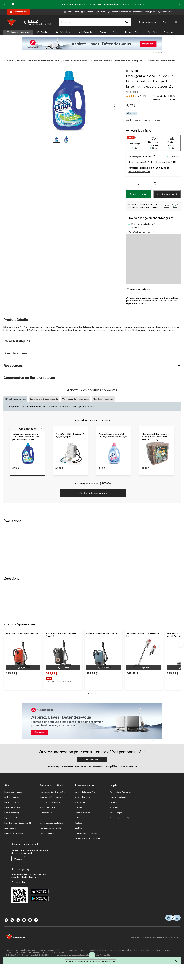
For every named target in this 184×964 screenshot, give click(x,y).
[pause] (13, 4)
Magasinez (142, 4)
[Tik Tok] (36, 920)
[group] (63, 678)
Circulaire (45, 32)
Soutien (101, 11)
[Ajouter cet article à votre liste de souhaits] (155, 184)
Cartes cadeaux (46, 813)
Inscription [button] (88, 11)
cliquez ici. (143, 303)
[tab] (134, 143)
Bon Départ (79, 823)
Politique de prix (116, 813)
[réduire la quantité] (147, 184)
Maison (21, 60)
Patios (103, 32)
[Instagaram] (18, 920)
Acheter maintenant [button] (167, 194)
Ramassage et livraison (13, 807)
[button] (127, 22)
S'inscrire (18, 859)
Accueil (11, 60)
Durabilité (78, 828)
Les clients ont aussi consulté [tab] (44, 399)
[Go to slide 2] (66, 139)
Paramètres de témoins (13, 833)
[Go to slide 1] (56, 139)
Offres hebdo (66, 32)
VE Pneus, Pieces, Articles (50, 802)
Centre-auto (169, 32)
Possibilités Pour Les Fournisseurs (88, 838)
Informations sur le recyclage (86, 833)
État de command (148, 22)
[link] (138, 96)
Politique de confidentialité (120, 792)
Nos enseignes (80, 802)
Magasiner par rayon (21, 32)
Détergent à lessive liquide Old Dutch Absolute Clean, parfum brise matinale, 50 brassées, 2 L (150, 81)
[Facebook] (6, 920)
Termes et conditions (118, 797)
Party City (152, 32)
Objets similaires (174, 97)
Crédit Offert (73, 11)
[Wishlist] (164, 22)
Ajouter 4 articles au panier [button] (93, 493)
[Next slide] (179, 4)
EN (176, 11)
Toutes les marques (82, 813)
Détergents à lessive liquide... (128, 60)
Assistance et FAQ (11, 797)
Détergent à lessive (100, 60)
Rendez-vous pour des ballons (51, 823)
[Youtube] (24, 920)
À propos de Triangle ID (83, 797)
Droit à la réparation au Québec (121, 818)
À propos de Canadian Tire (85, 792)
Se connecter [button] (166, 11)
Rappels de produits (12, 818)
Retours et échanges (12, 813)
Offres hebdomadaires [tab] (15, 399)
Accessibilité (115, 807)
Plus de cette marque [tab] (103, 399)
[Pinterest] (30, 920)
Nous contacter (10, 828)
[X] (12, 920)
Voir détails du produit (159, 97)
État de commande (11, 802)
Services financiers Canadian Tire (52, 792)
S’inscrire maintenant (126, 766)
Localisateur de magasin (13, 792)
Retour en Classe (133, 32)
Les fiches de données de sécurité (17, 823)
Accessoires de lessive (75, 60)
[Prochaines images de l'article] (114, 106)
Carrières (78, 807)
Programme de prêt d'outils (50, 828)
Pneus (115, 32)
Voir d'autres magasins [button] (139, 171)
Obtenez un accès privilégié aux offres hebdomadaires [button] (90, 961)
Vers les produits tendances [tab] (75, 399)
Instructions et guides (48, 833)
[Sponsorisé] (92, 43)
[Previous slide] (4, 4)
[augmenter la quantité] (128, 184)
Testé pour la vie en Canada (85, 818)
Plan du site (114, 802)
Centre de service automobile (51, 797)
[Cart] (175, 22)
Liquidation (88, 32)
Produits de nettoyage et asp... (44, 60)
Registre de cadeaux (47, 818)
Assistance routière (47, 807)
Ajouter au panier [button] (138, 194)
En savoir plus (18, 882)
